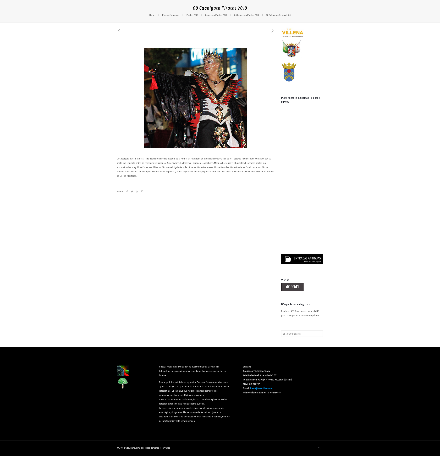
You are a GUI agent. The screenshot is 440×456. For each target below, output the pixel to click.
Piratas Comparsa (170, 15)
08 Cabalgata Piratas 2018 (246, 15)
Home (152, 15)
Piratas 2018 (192, 15)
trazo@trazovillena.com (261, 388)
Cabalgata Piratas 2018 (216, 15)
